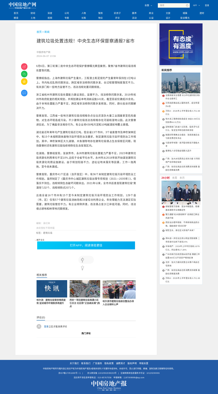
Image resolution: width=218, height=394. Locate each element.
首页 (16, 13)
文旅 (168, 13)
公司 (66, 13)
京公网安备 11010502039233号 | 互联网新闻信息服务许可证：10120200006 (123, 373)
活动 (134, 18)
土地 (33, 18)
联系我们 (85, 363)
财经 (33, 13)
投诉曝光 (185, 18)
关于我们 (74, 363)
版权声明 (132, 363)
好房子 (117, 13)
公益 (151, 18)
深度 (50, 13)
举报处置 (143, 363)
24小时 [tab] (166, 177)
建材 (202, 13)
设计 (168, 18)
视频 (50, 18)
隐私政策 (109, 363)
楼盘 (16, 18)
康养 (134, 13)
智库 (100, 13)
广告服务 (97, 363)
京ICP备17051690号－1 (69, 373)
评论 (117, 18)
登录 (207, 5)
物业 (100, 18)
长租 (83, 18)
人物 (83, 13)
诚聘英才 (120, 363)
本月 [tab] (182, 177)
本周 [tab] (174, 177)
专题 (66, 18)
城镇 (185, 13)
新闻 (46, 32)
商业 (151, 13)
